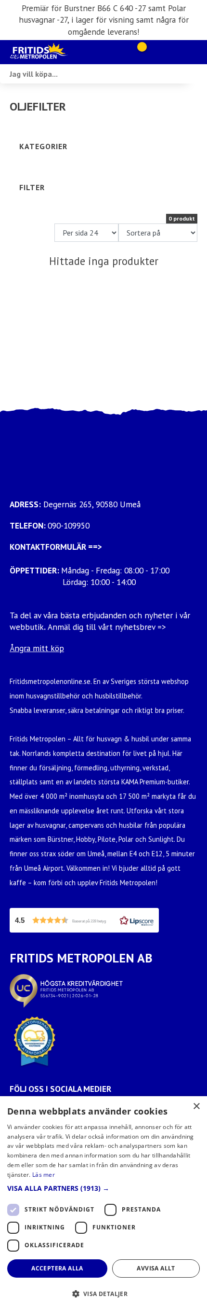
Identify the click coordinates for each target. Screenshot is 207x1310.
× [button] (196, 1106)
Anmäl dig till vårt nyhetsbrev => (108, 626)
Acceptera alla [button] (57, 1268)
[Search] (197, 74)
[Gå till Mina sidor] (155, 52)
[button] (84, 920)
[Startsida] (58, 52)
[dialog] (103, 1203)
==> (95, 546)
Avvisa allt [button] (156, 1268)
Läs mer (43, 1175)
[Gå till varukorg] (138, 52)
